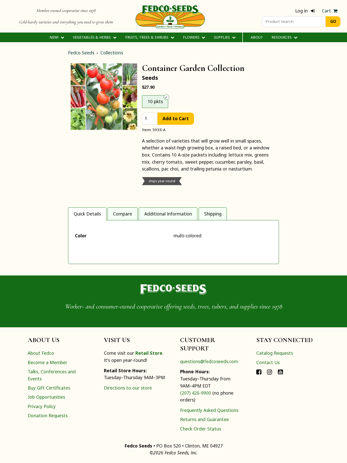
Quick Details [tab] (87, 214)
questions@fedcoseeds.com (209, 361)
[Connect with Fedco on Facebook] (258, 371)
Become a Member (47, 362)
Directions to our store (128, 388)
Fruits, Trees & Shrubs (147, 37)
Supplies (222, 37)
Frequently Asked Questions (209, 410)
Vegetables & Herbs (92, 37)
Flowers (191, 37)
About (257, 37)
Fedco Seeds (81, 53)
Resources (282, 37)
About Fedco (41, 353)
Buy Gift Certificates (49, 388)
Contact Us (268, 362)
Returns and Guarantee (204, 419)
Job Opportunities (46, 397)
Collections (111, 53)
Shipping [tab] (213, 214)
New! (54, 37)
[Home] (170, 16)
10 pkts (155, 101)
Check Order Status (200, 429)
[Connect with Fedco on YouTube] (280, 371)
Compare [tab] (122, 214)
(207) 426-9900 (195, 393)
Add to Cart (176, 118)
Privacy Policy (42, 406)
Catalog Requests (274, 353)
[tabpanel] (173, 242)
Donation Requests (48, 415)
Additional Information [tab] (168, 214)
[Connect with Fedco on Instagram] (269, 371)
